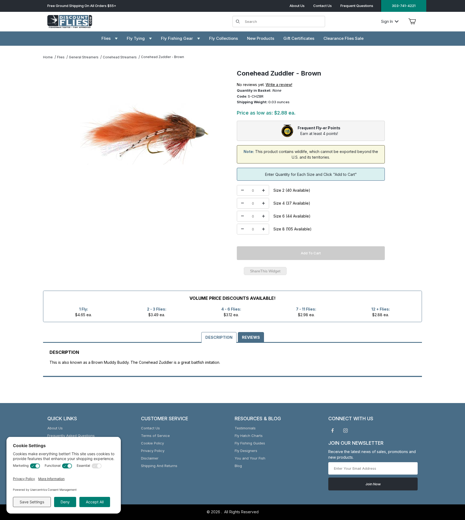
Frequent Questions (356, 5)
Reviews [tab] (251, 337)
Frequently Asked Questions (71, 435)
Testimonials (245, 428)
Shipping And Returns (159, 466)
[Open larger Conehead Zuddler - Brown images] (145, 133)
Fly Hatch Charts (249, 435)
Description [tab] (218, 337)
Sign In (387, 21)
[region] (54, 131)
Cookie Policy (152, 443)
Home (48, 57)
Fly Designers (246, 450)
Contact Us (322, 5)
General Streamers (83, 57)
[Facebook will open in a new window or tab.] (332, 430)
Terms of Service (155, 435)
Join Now (373, 484)
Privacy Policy (152, 450)
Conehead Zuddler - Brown (162, 57)
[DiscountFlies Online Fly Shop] (69, 21)
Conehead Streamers (120, 57)
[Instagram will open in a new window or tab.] (345, 430)
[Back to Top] (448, 486)
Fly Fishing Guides (250, 443)
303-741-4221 (403, 5)
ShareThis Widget (265, 271)
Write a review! (279, 84)
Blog (238, 466)
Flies (61, 57)
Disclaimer (149, 458)
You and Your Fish (250, 458)
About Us (297, 5)
